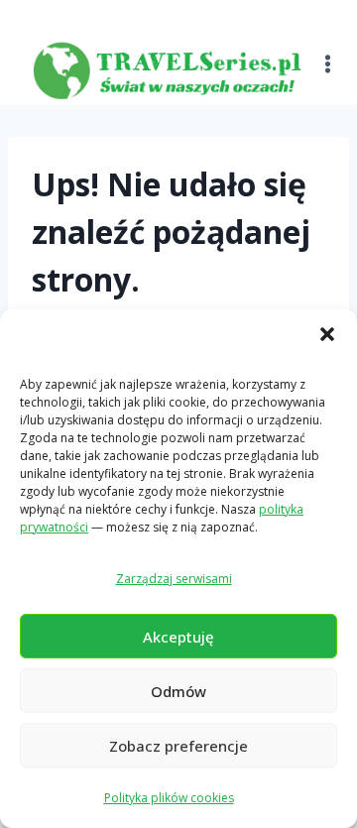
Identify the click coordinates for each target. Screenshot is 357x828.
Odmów (178, 691)
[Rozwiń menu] (328, 52)
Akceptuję (178, 637)
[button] (327, 334)
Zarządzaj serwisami (174, 578)
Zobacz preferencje (178, 746)
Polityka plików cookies (169, 797)
